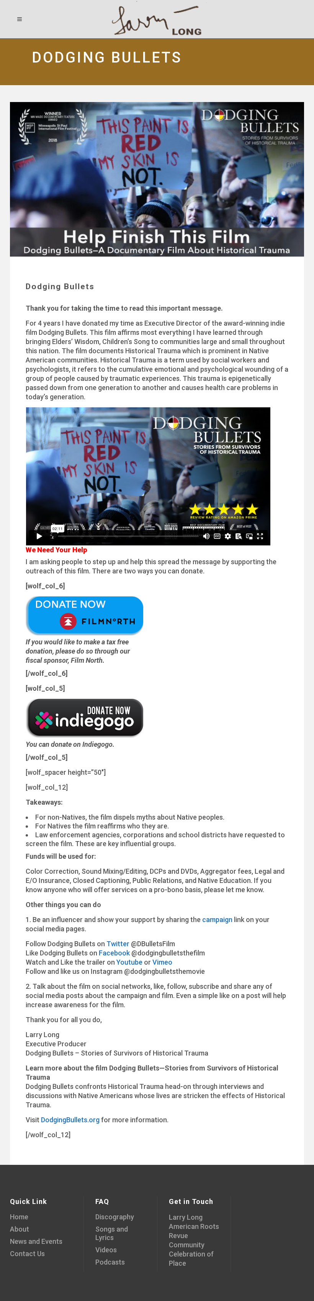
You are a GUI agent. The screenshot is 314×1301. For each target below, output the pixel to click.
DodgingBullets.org (70, 1120)
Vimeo (162, 962)
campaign (217, 920)
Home (19, 1217)
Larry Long (186, 1217)
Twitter (117, 944)
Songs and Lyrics (111, 1233)
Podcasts (110, 1262)
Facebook (114, 953)
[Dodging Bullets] (157, 179)
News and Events (36, 1241)
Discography (114, 1217)
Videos (106, 1250)
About (19, 1229)
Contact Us (27, 1254)
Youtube (129, 962)
